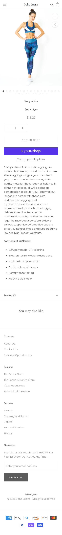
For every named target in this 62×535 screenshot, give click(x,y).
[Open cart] (57, 4)
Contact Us (11, 349)
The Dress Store (13, 374)
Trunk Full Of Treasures (17, 391)
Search (8, 410)
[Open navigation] (4, 4)
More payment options (31, 159)
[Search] (51, 4)
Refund (8, 422)
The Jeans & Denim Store (19, 380)
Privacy (8, 433)
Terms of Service (14, 427)
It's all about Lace (14, 385)
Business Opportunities (18, 355)
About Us (9, 343)
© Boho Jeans (31, 494)
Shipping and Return (16, 416)
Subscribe (16, 477)
